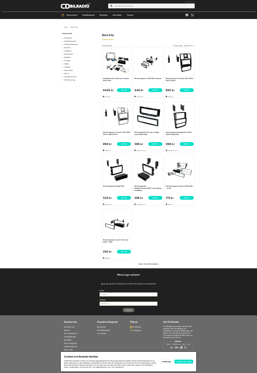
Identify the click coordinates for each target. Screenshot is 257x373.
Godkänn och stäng (183, 362)
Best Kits (74, 27)
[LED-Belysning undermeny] (64, 80)
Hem (66, 27)
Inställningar (166, 362)
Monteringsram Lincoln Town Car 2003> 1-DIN (115, 241)
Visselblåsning (70, 337)
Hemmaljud (68, 70)
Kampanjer (103, 15)
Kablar (66, 64)
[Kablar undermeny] (64, 64)
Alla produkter (72, 15)
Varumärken (117, 15)
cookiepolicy (119, 367)
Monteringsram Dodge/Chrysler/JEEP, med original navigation (147, 188)
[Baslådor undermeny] (64, 57)
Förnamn (103, 300)
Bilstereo (67, 48)
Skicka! (128, 310)
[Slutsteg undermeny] (64, 60)
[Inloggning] (187, 15)
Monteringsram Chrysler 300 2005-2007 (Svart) (180, 79)
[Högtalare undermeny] (64, 51)
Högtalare (67, 51)
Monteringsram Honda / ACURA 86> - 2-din (179, 187)
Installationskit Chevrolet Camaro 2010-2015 (116, 79)
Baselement (68, 54)
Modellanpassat (88, 15)
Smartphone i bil (70, 77)
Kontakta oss (190, 2)
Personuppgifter (70, 343)
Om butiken (102, 333)
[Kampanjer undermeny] (64, 38)
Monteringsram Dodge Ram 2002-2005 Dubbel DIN (179, 133)
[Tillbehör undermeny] (64, 67)
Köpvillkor (68, 340)
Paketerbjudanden (71, 44)
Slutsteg (67, 60)
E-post (102, 291)
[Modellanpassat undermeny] (64, 41)
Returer (67, 330)
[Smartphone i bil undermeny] (64, 77)
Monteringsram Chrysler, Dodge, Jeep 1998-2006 (146, 133)
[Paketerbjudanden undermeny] (64, 44)
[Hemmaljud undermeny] (64, 70)
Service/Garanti (70, 333)
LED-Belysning (69, 80)
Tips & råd (68, 350)
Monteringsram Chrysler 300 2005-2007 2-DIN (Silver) (117, 133)
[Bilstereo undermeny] (64, 48)
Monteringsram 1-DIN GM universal (147, 78)
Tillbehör (67, 67)
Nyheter (130, 15)
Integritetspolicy (71, 346)
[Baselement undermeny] (64, 54)
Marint (66, 73)
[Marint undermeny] (64, 73)
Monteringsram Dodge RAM (113, 186)
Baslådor (67, 57)
